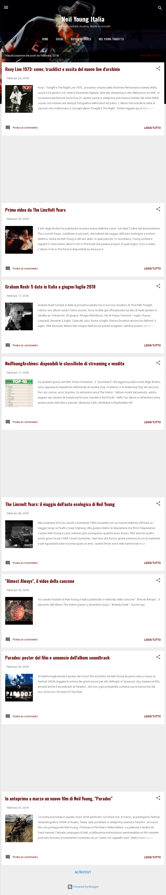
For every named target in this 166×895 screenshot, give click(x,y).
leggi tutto (152, 127)
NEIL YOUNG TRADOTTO (111, 39)
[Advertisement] (83, 169)
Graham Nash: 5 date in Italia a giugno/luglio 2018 (50, 286)
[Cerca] (160, 8)
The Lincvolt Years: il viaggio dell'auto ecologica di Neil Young (60, 504)
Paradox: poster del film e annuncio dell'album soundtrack (57, 657)
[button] (158, 69)
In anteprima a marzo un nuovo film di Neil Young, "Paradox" (59, 798)
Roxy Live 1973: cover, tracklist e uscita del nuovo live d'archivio (62, 69)
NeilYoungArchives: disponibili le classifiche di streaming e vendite (64, 363)
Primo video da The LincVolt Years (35, 209)
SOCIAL (59, 39)
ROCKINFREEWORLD (81, 39)
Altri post (83, 872)
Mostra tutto (150, 55)
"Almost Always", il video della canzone (39, 581)
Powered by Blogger (86, 886)
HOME (45, 39)
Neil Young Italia (83, 18)
